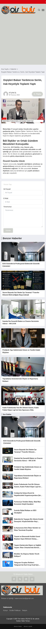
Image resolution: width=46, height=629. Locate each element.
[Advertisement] (23, 40)
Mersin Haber (18, 626)
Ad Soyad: (7, 189)
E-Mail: (5, 198)
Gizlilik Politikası (15, 610)
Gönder (8, 230)
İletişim (24, 610)
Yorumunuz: (7, 207)
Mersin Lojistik (28, 626)
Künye (5, 610)
